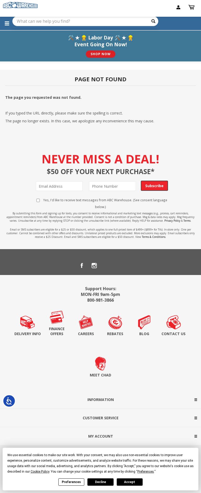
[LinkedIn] (107, 265)
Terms (187, 220)
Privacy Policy (172, 220)
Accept (129, 482)
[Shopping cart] (192, 7)
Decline (100, 482)
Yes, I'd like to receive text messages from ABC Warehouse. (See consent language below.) (104, 203)
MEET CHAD (100, 374)
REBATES (115, 333)
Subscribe (154, 185)
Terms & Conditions (153, 237)
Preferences (71, 482)
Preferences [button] (145, 471)
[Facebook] (81, 265)
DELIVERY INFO (27, 333)
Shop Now (101, 54)
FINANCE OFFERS (57, 331)
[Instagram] (94, 265)
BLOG (144, 333)
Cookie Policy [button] (40, 471)
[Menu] (7, 23)
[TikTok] (119, 265)
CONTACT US (173, 333)
